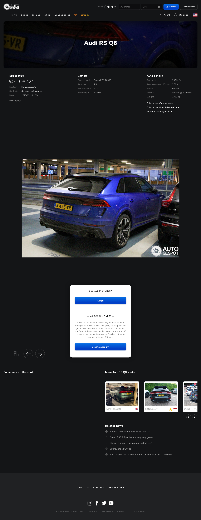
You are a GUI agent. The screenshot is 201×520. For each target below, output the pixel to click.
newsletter (116, 487)
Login (100, 300)
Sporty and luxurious (120, 448)
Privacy (122, 511)
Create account (100, 347)
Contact (98, 487)
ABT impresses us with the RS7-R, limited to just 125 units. (141, 454)
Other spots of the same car (160, 103)
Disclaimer (138, 511)
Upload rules (62, 15)
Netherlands (36, 91)
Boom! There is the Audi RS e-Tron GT (130, 431)
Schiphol (25, 91)
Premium (83, 15)
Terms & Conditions (100, 511)
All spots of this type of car (159, 111)
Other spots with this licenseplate (163, 107)
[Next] (194, 417)
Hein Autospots (28, 87)
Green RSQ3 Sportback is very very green (131, 437)
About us (83, 487)
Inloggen (183, 15)
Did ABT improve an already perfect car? (131, 443)
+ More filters (188, 6)
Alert (167, 15)
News (100, 7)
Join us (36, 15)
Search (172, 6)
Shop (47, 15)
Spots (113, 7)
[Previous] (189, 417)
